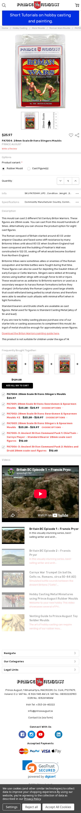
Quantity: (7, 180)
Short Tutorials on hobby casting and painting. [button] (40, 18)
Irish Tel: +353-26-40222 (40, 704)
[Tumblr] (49, 734)
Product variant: (12, 162)
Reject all (31, 807)
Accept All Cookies (58, 807)
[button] (41, 769)
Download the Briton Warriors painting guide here (30, 333)
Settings (12, 807)
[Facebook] (22, 734)
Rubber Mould (15, 168)
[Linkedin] (58, 734)
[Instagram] (31, 734)
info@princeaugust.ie (40, 711)
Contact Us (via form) (40, 717)
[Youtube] (40, 734)
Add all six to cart (17, 385)
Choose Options (51, 408)
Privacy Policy (32, 799)
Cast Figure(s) (40, 168)
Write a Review (9, 149)
